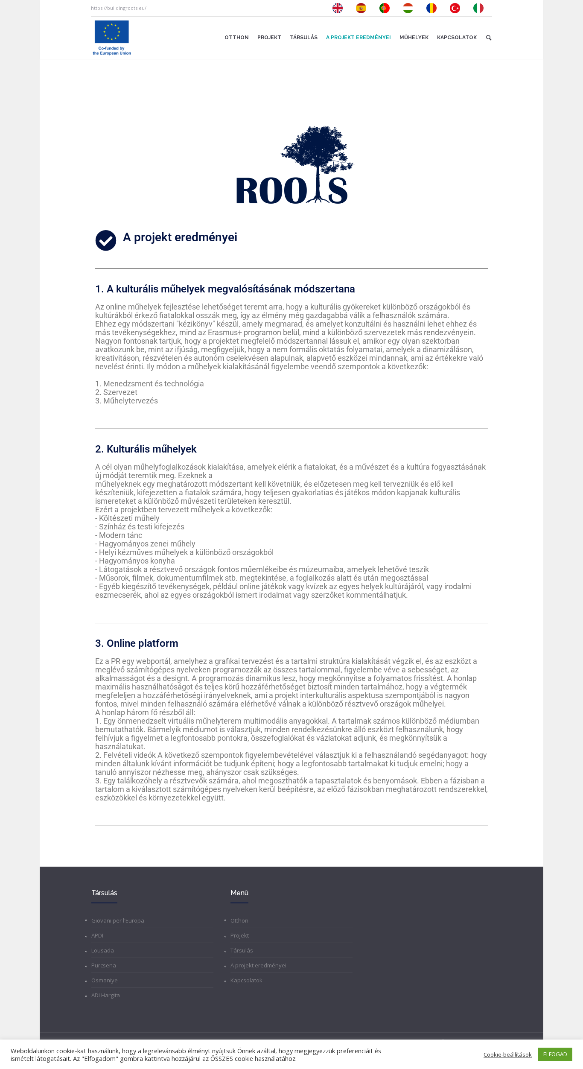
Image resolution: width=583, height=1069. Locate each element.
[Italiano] (480, 8)
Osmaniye (104, 980)
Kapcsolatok (246, 980)
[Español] (363, 8)
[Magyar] (410, 8)
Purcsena (103, 965)
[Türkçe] (457, 8)
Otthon (239, 920)
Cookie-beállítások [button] (508, 1054)
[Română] (433, 8)
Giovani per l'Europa (117, 920)
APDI (97, 935)
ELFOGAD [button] (555, 1054)
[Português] (386, 8)
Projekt (239, 935)
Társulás (241, 950)
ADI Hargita (105, 995)
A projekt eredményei (258, 965)
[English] (339, 8)
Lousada (102, 950)
